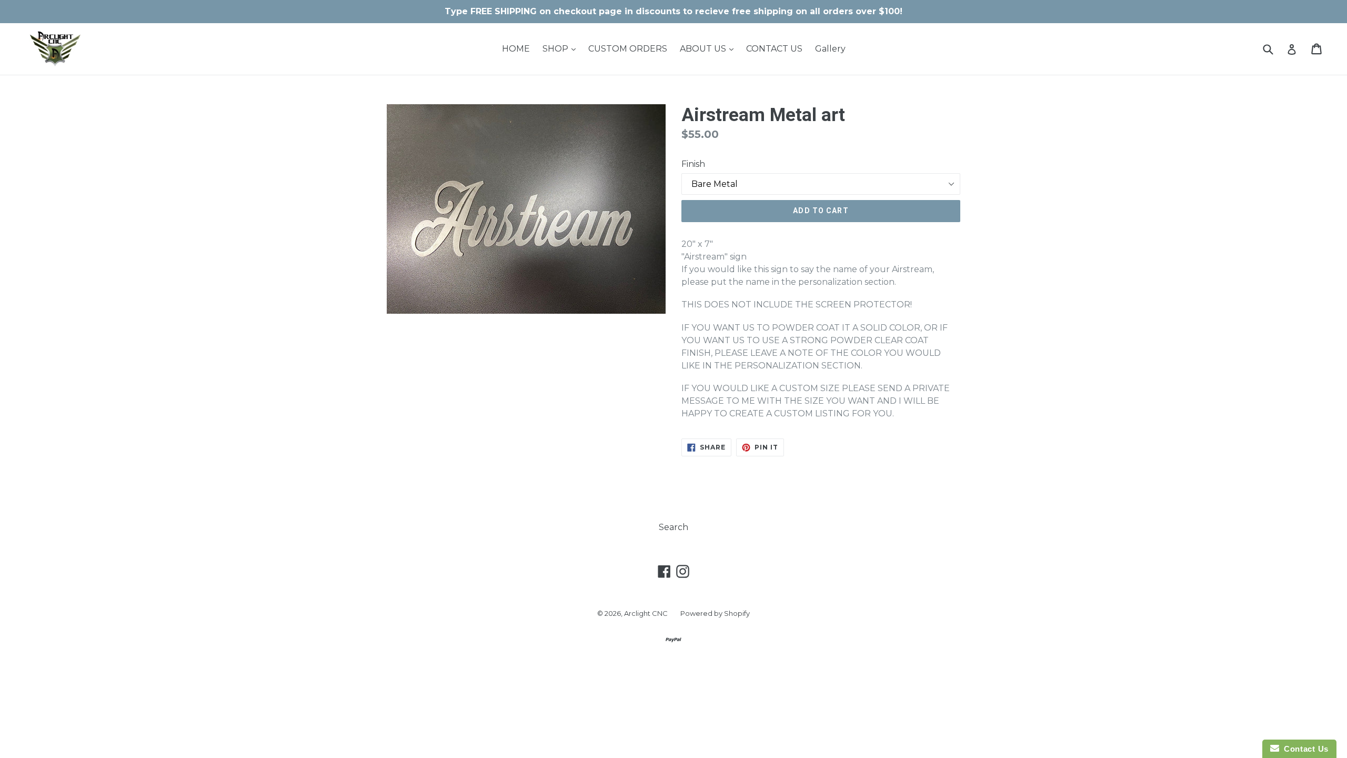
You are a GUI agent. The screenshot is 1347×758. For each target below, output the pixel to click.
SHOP (561, 48)
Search (673, 527)
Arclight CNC (646, 613)
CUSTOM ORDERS (627, 49)
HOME (516, 49)
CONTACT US (774, 49)
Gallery (830, 49)
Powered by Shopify (715, 613)
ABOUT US (709, 48)
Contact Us (1304, 748)
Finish (693, 164)
